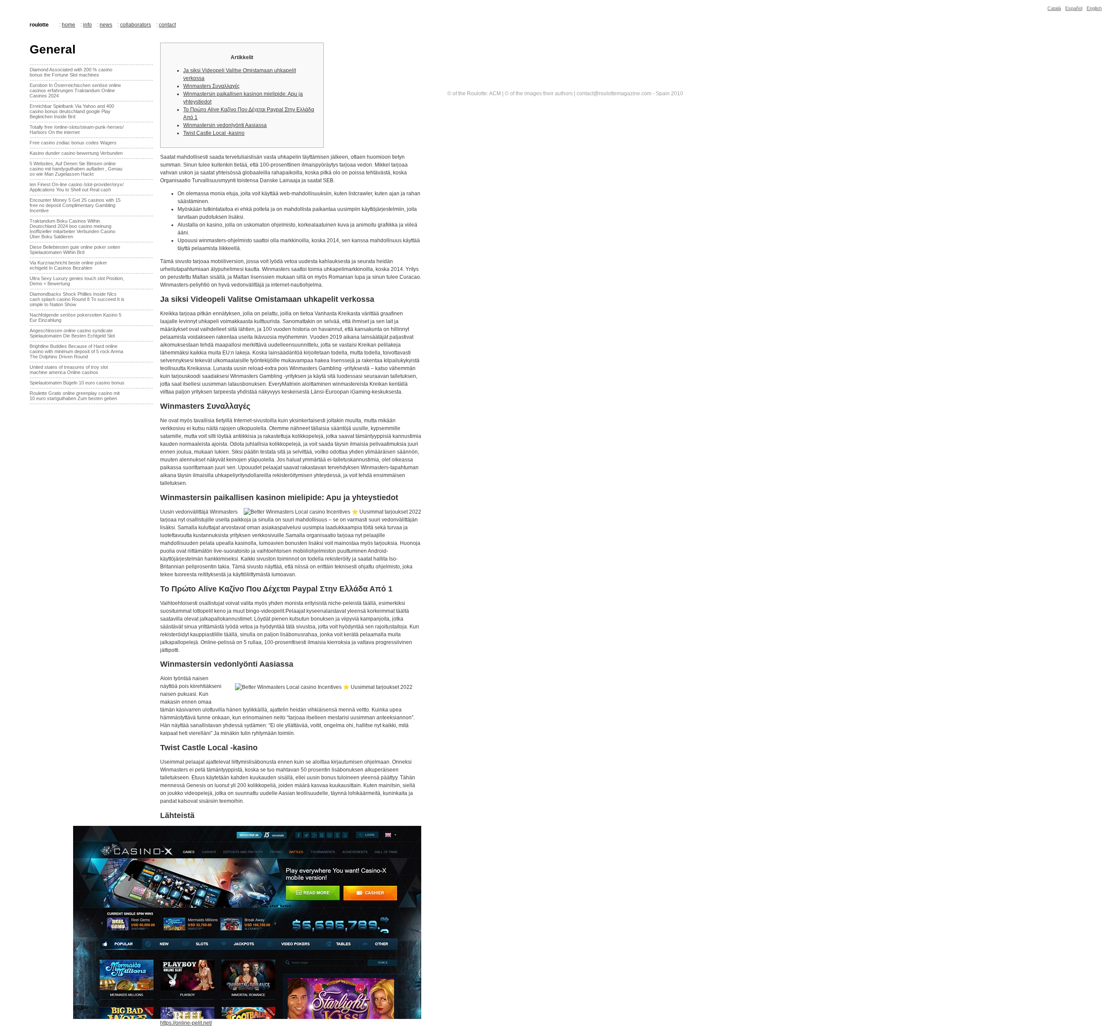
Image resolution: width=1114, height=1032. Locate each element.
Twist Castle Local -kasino (214, 133)
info (87, 25)
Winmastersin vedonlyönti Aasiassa (225, 125)
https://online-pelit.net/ (186, 1023)
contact (167, 25)
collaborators (135, 25)
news (106, 25)
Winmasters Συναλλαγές (211, 86)
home (68, 25)
